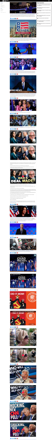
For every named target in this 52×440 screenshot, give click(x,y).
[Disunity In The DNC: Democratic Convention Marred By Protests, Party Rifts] (23, 48)
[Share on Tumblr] (15, 18)
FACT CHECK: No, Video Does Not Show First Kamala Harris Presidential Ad (20, 217)
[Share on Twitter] (12, 18)
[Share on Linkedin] (14, 18)
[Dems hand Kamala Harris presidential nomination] (23, 120)
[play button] (23, 28)
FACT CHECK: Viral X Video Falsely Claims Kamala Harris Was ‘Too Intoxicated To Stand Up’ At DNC (23, 93)
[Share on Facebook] (10, 18)
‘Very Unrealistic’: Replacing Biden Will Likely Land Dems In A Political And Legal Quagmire (22, 235)
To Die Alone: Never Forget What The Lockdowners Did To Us (44, 12)
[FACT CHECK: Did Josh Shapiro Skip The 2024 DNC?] (23, 64)
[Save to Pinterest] (17, 18)
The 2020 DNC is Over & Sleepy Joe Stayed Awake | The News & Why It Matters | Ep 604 (21, 309)
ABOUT (1, 8)
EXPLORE (2, 2)
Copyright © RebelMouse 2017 (3, 12)
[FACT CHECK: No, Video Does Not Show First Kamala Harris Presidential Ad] (23, 211)
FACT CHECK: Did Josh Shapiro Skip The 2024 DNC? (17, 70)
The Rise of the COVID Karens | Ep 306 (15, 346)
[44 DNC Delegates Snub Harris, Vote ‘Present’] (23, 105)
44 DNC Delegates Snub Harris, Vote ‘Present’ (16, 111)
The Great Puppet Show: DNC (14, 272)
